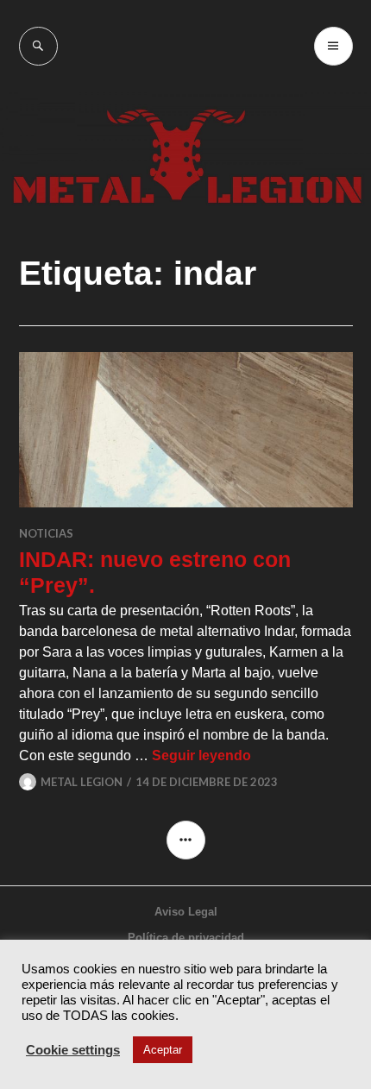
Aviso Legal (185, 911)
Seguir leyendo (201, 755)
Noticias (46, 533)
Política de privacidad (186, 937)
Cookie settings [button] (73, 1050)
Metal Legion (82, 782)
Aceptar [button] (162, 1049)
